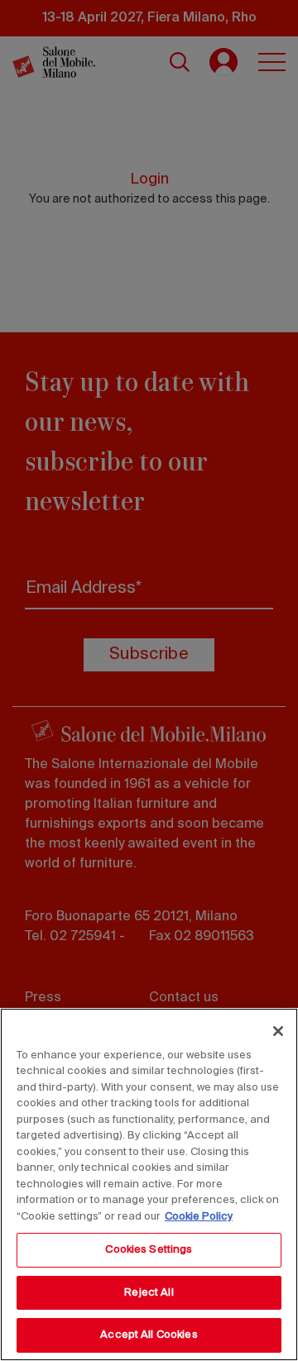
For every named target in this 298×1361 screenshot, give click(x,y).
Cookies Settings (148, 1249)
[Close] (278, 1031)
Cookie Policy (199, 1216)
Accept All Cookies (148, 1335)
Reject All (148, 1292)
